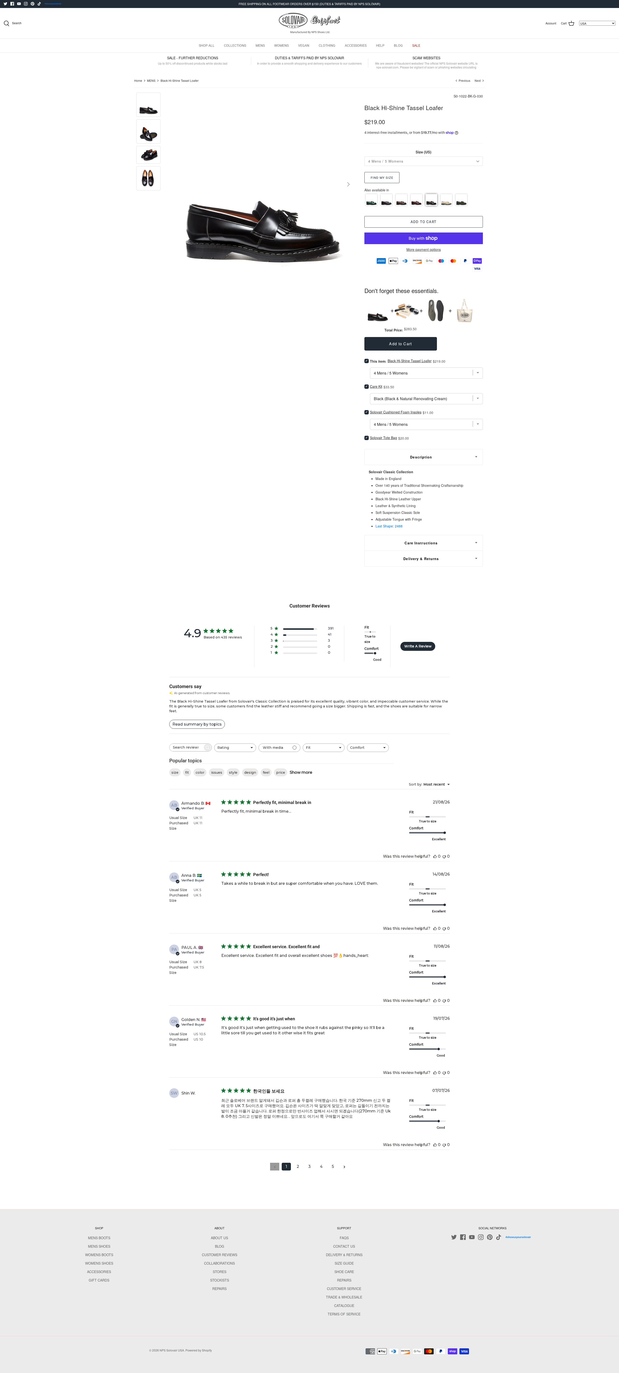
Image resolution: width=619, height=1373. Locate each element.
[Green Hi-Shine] (371, 200)
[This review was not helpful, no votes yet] (444, 856)
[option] (262, 184)
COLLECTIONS (235, 45)
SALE (416, 45)
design (250, 772)
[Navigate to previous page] (274, 1166)
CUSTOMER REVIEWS (219, 1254)
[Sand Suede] (446, 200)
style (233, 772)
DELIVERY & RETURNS (344, 1254)
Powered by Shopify (198, 1350)
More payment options (423, 250)
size (174, 772)
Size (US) (423, 152)
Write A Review (418, 646)
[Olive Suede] (461, 200)
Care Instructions (421, 542)
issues (216, 772)
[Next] (348, 184)
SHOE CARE (344, 1271)
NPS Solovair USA (172, 1350)
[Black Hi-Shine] (431, 200)
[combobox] (235, 747)
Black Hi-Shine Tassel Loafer (180, 80)
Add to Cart (423, 222)
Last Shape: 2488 (389, 526)
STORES (219, 1271)
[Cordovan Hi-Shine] (386, 200)
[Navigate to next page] (344, 1166)
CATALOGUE (344, 1305)
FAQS (344, 1237)
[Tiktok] (39, 4)
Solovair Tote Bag (383, 437)
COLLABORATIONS (219, 1263)
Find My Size (382, 178)
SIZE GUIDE (344, 1263)
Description (421, 457)
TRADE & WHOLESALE (344, 1297)
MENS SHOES (99, 1246)
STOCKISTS (219, 1280)
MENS (260, 45)
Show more (301, 772)
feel (266, 772)
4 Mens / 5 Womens (386, 161)
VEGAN (303, 45)
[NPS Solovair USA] (309, 23)
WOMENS (281, 45)
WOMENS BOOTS (99, 1254)
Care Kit (376, 386)
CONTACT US (344, 1246)
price (280, 772)
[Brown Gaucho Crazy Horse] (401, 200)
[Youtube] (19, 4)
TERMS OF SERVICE (344, 1314)
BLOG (398, 45)
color (200, 772)
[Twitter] (5, 4)
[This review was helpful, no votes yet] (435, 856)
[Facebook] (12, 4)
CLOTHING (327, 45)
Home (138, 80)
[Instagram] (26, 4)
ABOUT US (219, 1237)
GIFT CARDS (99, 1280)
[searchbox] (186, 747)
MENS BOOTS (99, 1237)
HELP (380, 45)
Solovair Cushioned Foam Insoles (395, 412)
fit (187, 772)
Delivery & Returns (421, 558)
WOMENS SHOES (99, 1263)
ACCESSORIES (356, 45)
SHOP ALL (206, 45)
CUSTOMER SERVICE (344, 1288)
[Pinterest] (32, 4)
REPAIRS (219, 1288)
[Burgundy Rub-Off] (416, 200)
